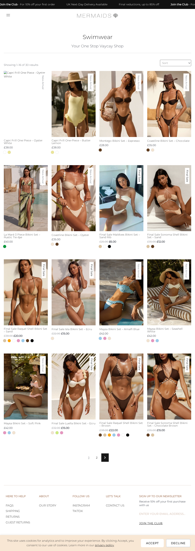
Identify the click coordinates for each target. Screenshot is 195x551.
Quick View (25, 133)
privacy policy (104, 545)
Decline (178, 543)
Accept (152, 543)
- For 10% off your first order (27, 4)
